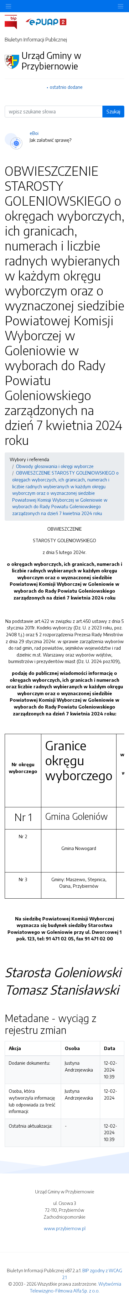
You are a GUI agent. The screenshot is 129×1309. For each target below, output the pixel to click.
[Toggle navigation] (120, 6)
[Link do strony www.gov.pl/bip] (14, 21)
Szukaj (113, 111)
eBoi (34, 133)
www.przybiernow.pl (64, 1228)
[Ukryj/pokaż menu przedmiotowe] (8, 6)
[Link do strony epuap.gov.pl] (46, 21)
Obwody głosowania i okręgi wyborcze (55, 466)
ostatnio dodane (66, 87)
